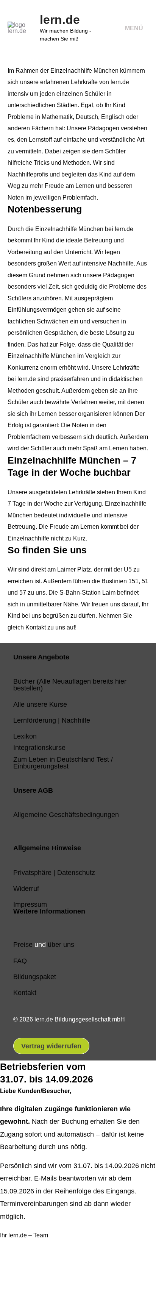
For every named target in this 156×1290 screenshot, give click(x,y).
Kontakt (24, 992)
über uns (61, 944)
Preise (23, 944)
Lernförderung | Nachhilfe (51, 720)
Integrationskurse (39, 747)
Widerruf (26, 888)
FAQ (20, 961)
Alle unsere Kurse (40, 704)
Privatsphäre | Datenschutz (54, 872)
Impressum (30, 904)
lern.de (60, 20)
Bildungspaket (34, 977)
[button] (18, 1268)
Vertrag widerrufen (51, 1046)
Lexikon (25, 736)
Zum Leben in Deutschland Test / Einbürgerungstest (63, 762)
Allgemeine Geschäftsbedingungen (66, 814)
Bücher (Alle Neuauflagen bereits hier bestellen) (69, 684)
